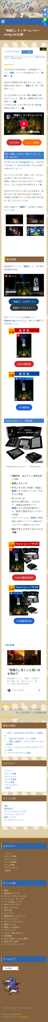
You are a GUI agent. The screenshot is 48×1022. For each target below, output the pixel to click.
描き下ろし (8, 58)
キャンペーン (10, 776)
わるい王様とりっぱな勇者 (16, 938)
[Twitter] (45, 9)
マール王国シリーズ (13, 901)
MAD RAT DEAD (11, 941)
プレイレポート (11, 785)
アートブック (17, 56)
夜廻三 (40, 57)
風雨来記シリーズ (12, 893)
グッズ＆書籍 (10, 779)
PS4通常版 (24, 407)
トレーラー (14, 57)
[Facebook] (45, 14)
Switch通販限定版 (24, 577)
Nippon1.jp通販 (9, 56)
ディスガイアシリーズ (14, 820)
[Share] (45, 24)
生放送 (7, 787)
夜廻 (37, 57)
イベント (8, 770)
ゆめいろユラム (11, 907)
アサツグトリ (10, 930)
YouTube (14, 142)
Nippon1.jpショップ (13, 320)
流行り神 (8, 910)
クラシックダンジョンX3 (15, 811)
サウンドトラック (25, 56)
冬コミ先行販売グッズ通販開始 (30, 712)
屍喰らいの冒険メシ (13, 927)
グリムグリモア (11, 918)
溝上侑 (16, 58)
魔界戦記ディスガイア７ (15, 916)
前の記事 (10, 645)
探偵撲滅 (8, 935)
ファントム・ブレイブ (14, 814)
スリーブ (41, 56)
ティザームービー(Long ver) (17, 162)
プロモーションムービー (29, 57)
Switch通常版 (24, 364)
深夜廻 (13, 58)
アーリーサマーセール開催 (19, 752)
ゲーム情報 (27, 52)
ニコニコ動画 (32, 142)
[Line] (45, 19)
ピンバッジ (20, 57)
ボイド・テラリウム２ (14, 921)
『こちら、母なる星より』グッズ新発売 (22, 709)
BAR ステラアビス (12, 904)
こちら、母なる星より (14, 933)
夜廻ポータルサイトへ (24, 307)
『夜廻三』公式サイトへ (24, 301)
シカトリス (9, 913)
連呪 (6, 805)
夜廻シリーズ (32, 85)
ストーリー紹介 (34, 56)
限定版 (20, 58)
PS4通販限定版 (24, 620)
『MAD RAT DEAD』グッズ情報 (21, 738)
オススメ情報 (10, 773)
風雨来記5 (8, 808)
